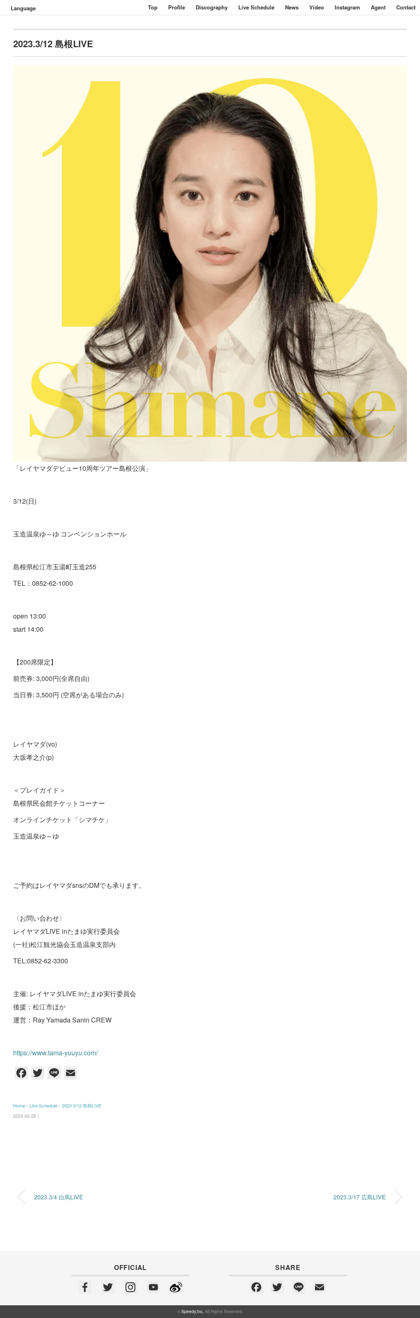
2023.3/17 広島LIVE (359, 1196)
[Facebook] (85, 1288)
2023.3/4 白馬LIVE (58, 1196)
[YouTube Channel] (153, 1288)
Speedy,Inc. (192, 1311)
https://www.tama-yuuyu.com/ (55, 1052)
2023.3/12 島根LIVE (81, 1105)
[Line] (298, 1288)
